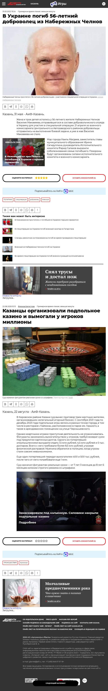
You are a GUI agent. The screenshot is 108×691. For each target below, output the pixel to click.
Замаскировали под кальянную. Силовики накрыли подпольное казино (58, 514)
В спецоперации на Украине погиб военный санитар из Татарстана (44, 229)
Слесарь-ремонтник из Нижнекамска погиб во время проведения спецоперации (50, 238)
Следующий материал (55, 683)
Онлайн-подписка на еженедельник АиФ (41, 623)
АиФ (71, 398)
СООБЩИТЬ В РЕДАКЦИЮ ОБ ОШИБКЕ (89, 629)
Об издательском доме (33, 619)
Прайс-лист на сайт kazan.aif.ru (68, 626)
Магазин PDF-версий (68, 619)
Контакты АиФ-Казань (89, 623)
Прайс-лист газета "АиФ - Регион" (37, 626)
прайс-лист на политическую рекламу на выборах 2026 (47, 629)
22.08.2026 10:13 (9, 306)
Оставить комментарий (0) (84, 178)
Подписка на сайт (70, 623)
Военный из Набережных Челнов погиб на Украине (37, 247)
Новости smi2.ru (12, 295)
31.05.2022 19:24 (9, 11)
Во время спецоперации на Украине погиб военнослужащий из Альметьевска (49, 256)
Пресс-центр (51, 619)
